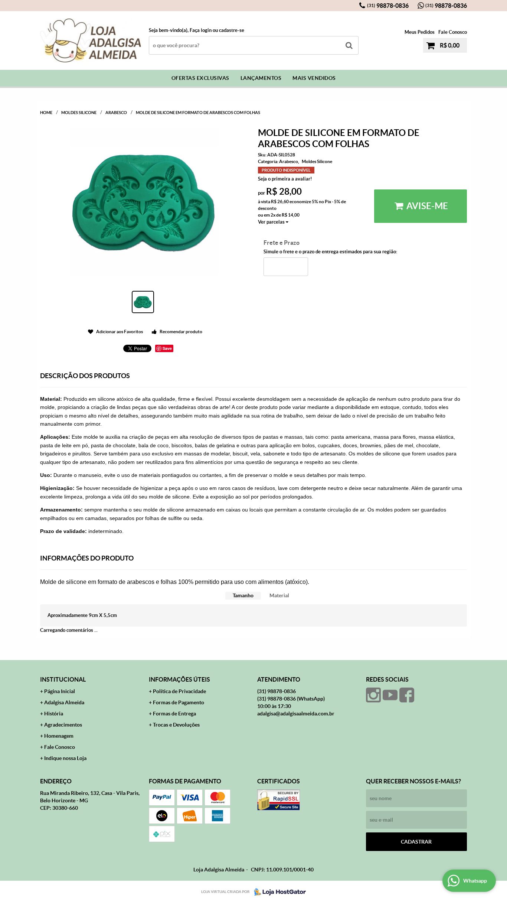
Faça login (201, 30)
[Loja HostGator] (277, 892)
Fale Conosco (452, 32)
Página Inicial (59, 691)
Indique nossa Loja (65, 758)
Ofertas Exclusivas (200, 78)
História (53, 714)
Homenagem (58, 736)
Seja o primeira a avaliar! (285, 179)
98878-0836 (388, 5)
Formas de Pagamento (178, 702)
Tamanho (243, 595)
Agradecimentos (63, 725)
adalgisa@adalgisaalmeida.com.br (295, 714)
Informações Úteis (179, 679)
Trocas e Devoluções (176, 725)
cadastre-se (231, 30)
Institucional (63, 679)
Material (279, 595)
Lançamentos (261, 78)
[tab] (243, 596)
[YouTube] (390, 695)
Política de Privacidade (179, 691)
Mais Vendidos (314, 78)
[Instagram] (373, 695)
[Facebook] (406, 695)
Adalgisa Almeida (64, 702)
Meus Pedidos (420, 32)
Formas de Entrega (174, 714)
